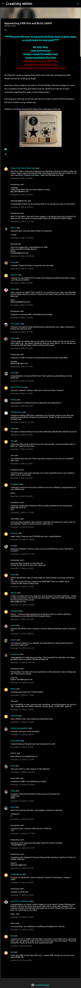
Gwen (13, 766)
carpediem (15, 611)
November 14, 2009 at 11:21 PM (22, 848)
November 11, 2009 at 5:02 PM (22, 619)
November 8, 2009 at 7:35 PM (22, 348)
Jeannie (13, 640)
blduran (13, 593)
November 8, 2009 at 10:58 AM (22, 256)
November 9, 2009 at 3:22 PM (22, 449)
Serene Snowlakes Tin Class (40, 57)
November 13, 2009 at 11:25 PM (22, 760)
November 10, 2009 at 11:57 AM (23, 554)
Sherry (13, 338)
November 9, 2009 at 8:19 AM (22, 406)
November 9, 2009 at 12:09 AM (22, 381)
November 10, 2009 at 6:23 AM (22, 527)
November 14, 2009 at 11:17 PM (22, 834)
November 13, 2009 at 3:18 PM (22, 747)
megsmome (15, 654)
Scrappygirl (15, 484)
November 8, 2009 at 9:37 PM (22, 366)
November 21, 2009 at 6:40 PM (22, 930)
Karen (13, 289)
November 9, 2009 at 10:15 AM (22, 422)
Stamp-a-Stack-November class (40, 54)
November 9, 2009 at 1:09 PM (22, 435)
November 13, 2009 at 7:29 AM (22, 709)
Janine (13, 625)
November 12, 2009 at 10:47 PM (22, 662)
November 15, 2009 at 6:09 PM (22, 882)
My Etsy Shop (40, 47)
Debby (13, 791)
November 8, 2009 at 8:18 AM (22, 195)
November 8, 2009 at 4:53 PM (22, 305)
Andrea (13, 400)
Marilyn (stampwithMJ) (19, 728)
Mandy (13, 689)
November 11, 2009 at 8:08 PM (22, 634)
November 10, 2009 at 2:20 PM (22, 568)
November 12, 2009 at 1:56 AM (22, 648)
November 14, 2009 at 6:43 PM (22, 819)
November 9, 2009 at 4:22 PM (22, 464)
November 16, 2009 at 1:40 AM (22, 917)
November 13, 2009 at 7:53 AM (22, 722)
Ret (12, 546)
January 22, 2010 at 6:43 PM (21, 960)
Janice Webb (15, 741)
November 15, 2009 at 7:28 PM (22, 895)
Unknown (14, 275)
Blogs (13, 807)
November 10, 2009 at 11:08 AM (23, 539)
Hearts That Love (17, 387)
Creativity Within (19, 4)
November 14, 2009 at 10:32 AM (23, 772)
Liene (12, 373)
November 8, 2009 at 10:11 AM (22, 221)
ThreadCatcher (16, 412)
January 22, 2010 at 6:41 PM (21, 946)
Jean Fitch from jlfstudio (20, 901)
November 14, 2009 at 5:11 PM (22, 801)
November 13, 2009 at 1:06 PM (22, 735)
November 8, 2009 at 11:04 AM (22, 269)
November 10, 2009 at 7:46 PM (22, 587)
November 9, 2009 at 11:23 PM (22, 513)
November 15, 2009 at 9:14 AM (22, 868)
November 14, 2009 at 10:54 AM (23, 785)
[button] (5, 30)
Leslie (13, 574)
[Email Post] (5, 150)
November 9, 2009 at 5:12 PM (22, 478)
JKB (12, 441)
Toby (12, 428)
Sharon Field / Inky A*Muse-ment (23, 168)
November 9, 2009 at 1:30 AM (22, 393)
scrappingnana (16, 874)
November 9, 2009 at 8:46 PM (22, 496)
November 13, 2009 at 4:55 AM (22, 683)
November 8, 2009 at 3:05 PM (22, 283)
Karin (13, 262)
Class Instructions (40, 50)
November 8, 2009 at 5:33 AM (22, 178)
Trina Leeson (15, 324)
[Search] (35, 3)
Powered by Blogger (42, 985)
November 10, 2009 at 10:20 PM (22, 605)
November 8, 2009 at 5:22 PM (22, 318)
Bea (12, 936)
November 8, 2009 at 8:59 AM (22, 207)
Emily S (13, 228)
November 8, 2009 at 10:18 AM (22, 238)
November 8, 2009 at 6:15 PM (22, 332)
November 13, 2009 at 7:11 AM (22, 695)
